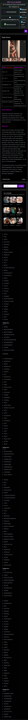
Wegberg (6, 655)
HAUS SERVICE (7, 456)
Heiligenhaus (7, 397)
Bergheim (6, 249)
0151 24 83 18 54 (11, 12)
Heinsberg (6, 400)
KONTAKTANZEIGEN (9, 580)
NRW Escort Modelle (14, 2)
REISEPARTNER (7, 696)
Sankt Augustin (7, 618)
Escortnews (5, 353)
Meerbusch (6, 521)
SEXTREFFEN (7, 709)
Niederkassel (7, 549)
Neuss (5, 546)
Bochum (6, 260)
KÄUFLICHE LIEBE (8, 577)
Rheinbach (6, 611)
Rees (5, 606)
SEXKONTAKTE (7, 706)
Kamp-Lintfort (7, 438)
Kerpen (5, 444)
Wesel (5, 660)
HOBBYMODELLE (8, 467)
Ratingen (6, 600)
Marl (5, 513)
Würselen (6, 683)
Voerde (5, 647)
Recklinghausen (7, 603)
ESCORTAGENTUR (8, 342)
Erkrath (5, 311)
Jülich (5, 431)
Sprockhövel (7, 631)
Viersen (6, 644)
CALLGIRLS (7, 337)
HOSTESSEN (7, 472)
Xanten (5, 686)
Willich (5, 670)
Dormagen (6, 283)
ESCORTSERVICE (8, 345)
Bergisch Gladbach (8, 252)
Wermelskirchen (8, 657)
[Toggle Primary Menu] (25, 31)
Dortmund (6, 288)
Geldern (6, 363)
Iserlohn (6, 425)
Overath (6, 557)
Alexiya (18, 225)
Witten (5, 675)
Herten (5, 413)
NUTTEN (6, 585)
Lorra (5, 215)
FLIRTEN (6, 347)
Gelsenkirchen (7, 366)
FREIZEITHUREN (8, 451)
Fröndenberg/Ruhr (8, 358)
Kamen (5, 436)
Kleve (5, 482)
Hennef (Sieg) (7, 405)
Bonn (5, 262)
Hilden (5, 418)
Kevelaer (6, 479)
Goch (5, 374)
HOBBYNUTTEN (8, 469)
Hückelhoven (7, 420)
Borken (5, 265)
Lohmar (6, 505)
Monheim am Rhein (8, 536)
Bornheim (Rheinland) (9, 267)
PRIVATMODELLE (8, 593)
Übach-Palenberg (8, 639)
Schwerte (6, 624)
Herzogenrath (7, 415)
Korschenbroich (7, 490)
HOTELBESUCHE (8, 572)
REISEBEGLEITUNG (8, 693)
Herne (5, 410)
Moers (5, 531)
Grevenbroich (7, 376)
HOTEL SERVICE (8, 474)
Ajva (11, 204)
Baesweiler (6, 244)
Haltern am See (7, 387)
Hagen (5, 384)
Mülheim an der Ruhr (9, 539)
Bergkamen (6, 254)
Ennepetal (6, 304)
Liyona (18, 204)
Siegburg (6, 626)
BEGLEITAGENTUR (8, 329)
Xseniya (12, 225)
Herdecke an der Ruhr (9, 407)
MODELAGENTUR (8, 582)
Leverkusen (7, 500)
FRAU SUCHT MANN (9, 350)
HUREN (5, 575)
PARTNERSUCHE (8, 588)
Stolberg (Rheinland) (9, 634)
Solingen (6, 629)
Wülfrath (6, 678)
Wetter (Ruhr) (7, 665)
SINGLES (6, 714)
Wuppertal (6, 680)
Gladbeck (6, 371)
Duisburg (6, 291)
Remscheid (6, 608)
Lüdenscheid (7, 508)
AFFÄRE (6, 326)
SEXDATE (6, 703)
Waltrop (6, 652)
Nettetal (6, 541)
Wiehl (5, 667)
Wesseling (6, 662)
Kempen (6, 441)
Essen (5, 316)
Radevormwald (7, 565)
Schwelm (6, 621)
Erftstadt (6, 306)
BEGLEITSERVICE (8, 332)
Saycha (6, 225)
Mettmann (6, 528)
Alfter (5, 236)
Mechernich (7, 515)
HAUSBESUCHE (8, 459)
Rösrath (6, 616)
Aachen (6, 234)
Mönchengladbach (8, 534)
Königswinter (7, 487)
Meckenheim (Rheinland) (10, 518)
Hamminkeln (7, 392)
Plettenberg (6, 559)
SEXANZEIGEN (7, 701)
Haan (5, 382)
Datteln (5, 278)
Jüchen (6, 428)
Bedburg (6, 247)
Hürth (5, 423)
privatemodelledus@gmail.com (10, 19)
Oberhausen (7, 552)
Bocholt (6, 257)
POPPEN (6, 590)
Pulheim (6, 562)
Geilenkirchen (7, 361)
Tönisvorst (6, 637)
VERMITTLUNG (7, 716)
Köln (5, 484)
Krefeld (5, 492)
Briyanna (12, 215)
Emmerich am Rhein (9, 301)
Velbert (5, 642)
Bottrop (5, 270)
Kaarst (5, 433)
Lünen (5, 510)
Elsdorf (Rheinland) (8, 298)
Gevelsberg (6, 369)
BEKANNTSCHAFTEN (9, 334)
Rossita (6, 204)
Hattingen (6, 394)
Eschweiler (6, 314)
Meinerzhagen (7, 523)
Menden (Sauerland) (9, 526)
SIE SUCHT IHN (7, 711)
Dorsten (6, 285)
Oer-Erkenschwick (8, 554)
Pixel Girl (24, 17)
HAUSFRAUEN (7, 461)
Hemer (5, 402)
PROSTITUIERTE (8, 595)
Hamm (5, 389)
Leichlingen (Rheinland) (9, 497)
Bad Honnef (7, 242)
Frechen (6, 319)
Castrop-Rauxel (7, 275)
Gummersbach (7, 379)
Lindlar (5, 503)
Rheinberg (6, 613)
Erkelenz (6, 309)
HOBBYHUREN (7, 464)
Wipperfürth (7, 673)
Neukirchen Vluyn (8, 544)
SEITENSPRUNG (8, 698)
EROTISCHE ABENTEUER (10, 339)
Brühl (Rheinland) (8, 273)
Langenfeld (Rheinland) (9, 495)
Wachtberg (6, 649)
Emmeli (18, 215)
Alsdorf (5, 239)
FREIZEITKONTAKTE (9, 454)
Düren (5, 293)
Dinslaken (6, 280)
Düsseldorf (6, 296)
